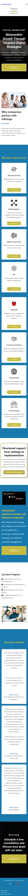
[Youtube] (18, 884)
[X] (14, 884)
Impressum (4, 892)
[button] (26, 4)
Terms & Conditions (6, 894)
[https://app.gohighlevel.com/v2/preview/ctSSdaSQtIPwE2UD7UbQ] (6, 4)
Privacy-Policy (4, 890)
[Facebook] (10, 884)
